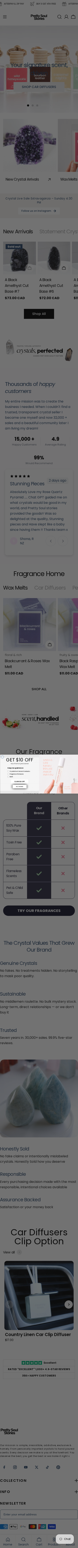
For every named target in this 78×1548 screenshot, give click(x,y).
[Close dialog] (2, 756)
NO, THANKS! (19, 786)
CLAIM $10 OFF (19, 781)
